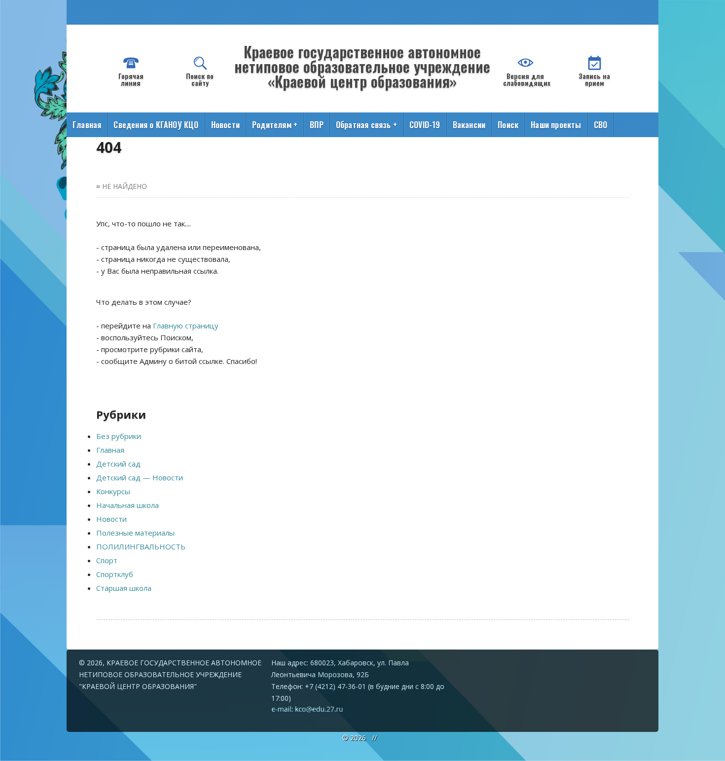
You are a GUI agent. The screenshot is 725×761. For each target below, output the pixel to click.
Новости (225, 125)
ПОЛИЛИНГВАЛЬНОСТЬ (140, 546)
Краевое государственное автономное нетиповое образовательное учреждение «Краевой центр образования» (362, 66)
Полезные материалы (135, 533)
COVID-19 (424, 125)
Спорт (106, 560)
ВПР (317, 125)
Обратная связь (366, 125)
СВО (601, 125)
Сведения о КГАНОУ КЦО (155, 125)
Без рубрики (118, 436)
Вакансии (469, 125)
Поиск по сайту (200, 79)
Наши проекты (556, 125)
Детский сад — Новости (139, 477)
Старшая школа (123, 588)
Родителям (274, 125)
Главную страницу (185, 325)
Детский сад (118, 464)
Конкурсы (113, 491)
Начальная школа (127, 505)
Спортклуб (114, 574)
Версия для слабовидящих (526, 79)
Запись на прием (594, 79)
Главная (86, 125)
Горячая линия (131, 79)
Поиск (508, 125)
